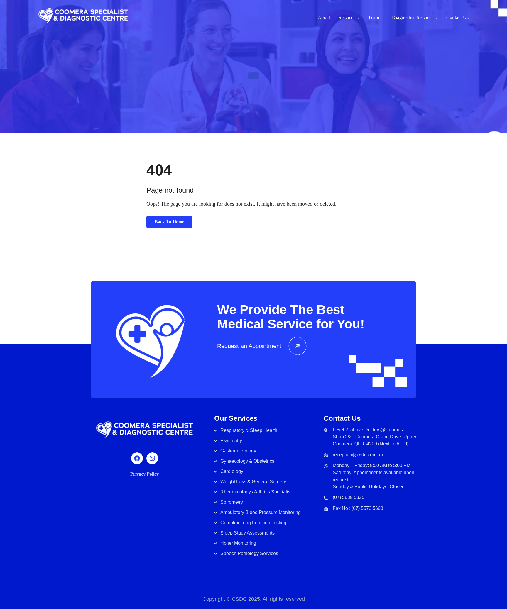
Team (373, 17)
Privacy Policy (144, 473)
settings (295, 590)
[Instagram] (152, 458)
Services (347, 17)
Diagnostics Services (412, 17)
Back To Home (169, 221)
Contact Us (457, 17)
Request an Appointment (249, 346)
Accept (334, 587)
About (324, 17)
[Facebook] (137, 458)
